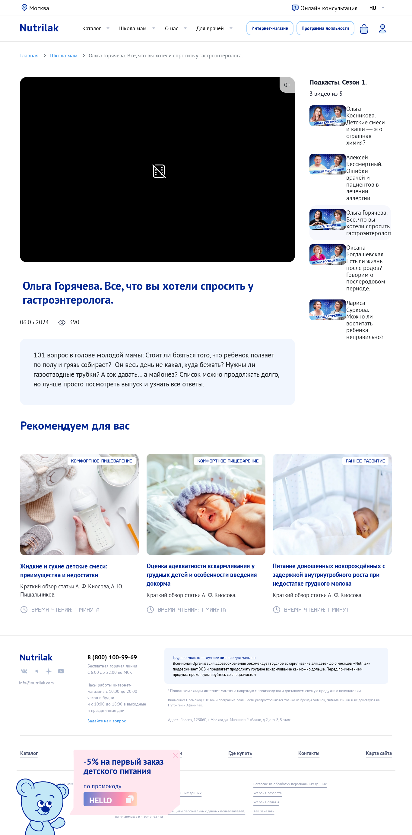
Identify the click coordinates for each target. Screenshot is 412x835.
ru (372, 8)
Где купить (240, 753)
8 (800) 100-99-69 (112, 657)
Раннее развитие (365, 460)
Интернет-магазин (270, 28)
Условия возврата (267, 793)
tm (36, 671)
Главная (29, 55)
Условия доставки (129, 802)
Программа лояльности (325, 28)
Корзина (359, 28)
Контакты (308, 753)
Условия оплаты (266, 802)
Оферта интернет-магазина (137, 784)
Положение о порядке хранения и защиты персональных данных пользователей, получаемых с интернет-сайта (180, 814)
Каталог (91, 28)
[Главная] (39, 28)
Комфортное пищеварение (101, 460)
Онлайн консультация (329, 8)
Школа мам (133, 28)
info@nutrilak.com (36, 683)
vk (24, 671)
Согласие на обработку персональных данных (290, 784)
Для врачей (210, 28)
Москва (39, 8)
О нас (171, 28)
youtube (61, 671)
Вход (378, 28)
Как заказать (263, 811)
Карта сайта (379, 753)
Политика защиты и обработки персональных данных (158, 793)
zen (49, 671)
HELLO (100, 800)
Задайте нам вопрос (106, 721)
